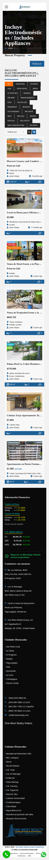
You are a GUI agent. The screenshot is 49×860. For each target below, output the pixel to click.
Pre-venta (29, 111)
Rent (9, 116)
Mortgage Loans (12, 731)
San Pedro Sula (13, 646)
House (11, 173)
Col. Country (11, 786)
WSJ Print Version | (19, 736)
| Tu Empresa (29, 731)
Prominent (12, 107)
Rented (33, 116)
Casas (11, 376)
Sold (9, 102)
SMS (29, 856)
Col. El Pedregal (13, 774)
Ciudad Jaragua (13, 802)
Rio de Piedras (12, 765)
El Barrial (10, 778)
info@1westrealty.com (18, 715)
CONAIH (22, 731)
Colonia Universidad (15, 798)
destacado (22, 102)
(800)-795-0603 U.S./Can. (19, 711)
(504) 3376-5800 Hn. (17, 698)
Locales (12, 225)
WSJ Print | (31, 736)
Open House (22, 88)
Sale (9, 88)
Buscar (38, 63)
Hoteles (12, 273)
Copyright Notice (12, 853)
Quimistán (11, 671)
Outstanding (13, 111)
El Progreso (11, 654)
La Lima (9, 675)
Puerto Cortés (12, 683)
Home (10, 48)
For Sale (11, 121)
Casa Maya (11, 806)
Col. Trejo (10, 770)
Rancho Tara (12, 794)
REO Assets (25, 121)
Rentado (26, 107)
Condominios (19, 376)
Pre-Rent (11, 98)
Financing (20, 84)
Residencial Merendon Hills (18, 753)
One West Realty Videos (18, 723)
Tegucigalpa (11, 663)
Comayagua (11, 679)
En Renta (34, 84)
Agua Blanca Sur (13, 810)
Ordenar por (12, 132)
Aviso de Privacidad (26, 853)
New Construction (15, 125)
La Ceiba (10, 650)
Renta (35, 88)
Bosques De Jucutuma (16, 818)
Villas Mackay (12, 782)
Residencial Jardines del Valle (19, 814)
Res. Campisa (12, 757)
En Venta (33, 125)
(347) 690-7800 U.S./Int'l (19, 702)
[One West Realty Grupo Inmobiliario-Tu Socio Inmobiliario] (24, 6)
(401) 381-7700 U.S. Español (21, 706)
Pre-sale (20, 116)
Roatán (9, 658)
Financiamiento (28, 98)
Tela (8, 667)
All (8, 84)
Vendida (27, 93)
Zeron (9, 761)
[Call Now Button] (6, 854)
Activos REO (12, 93)
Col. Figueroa (12, 790)
